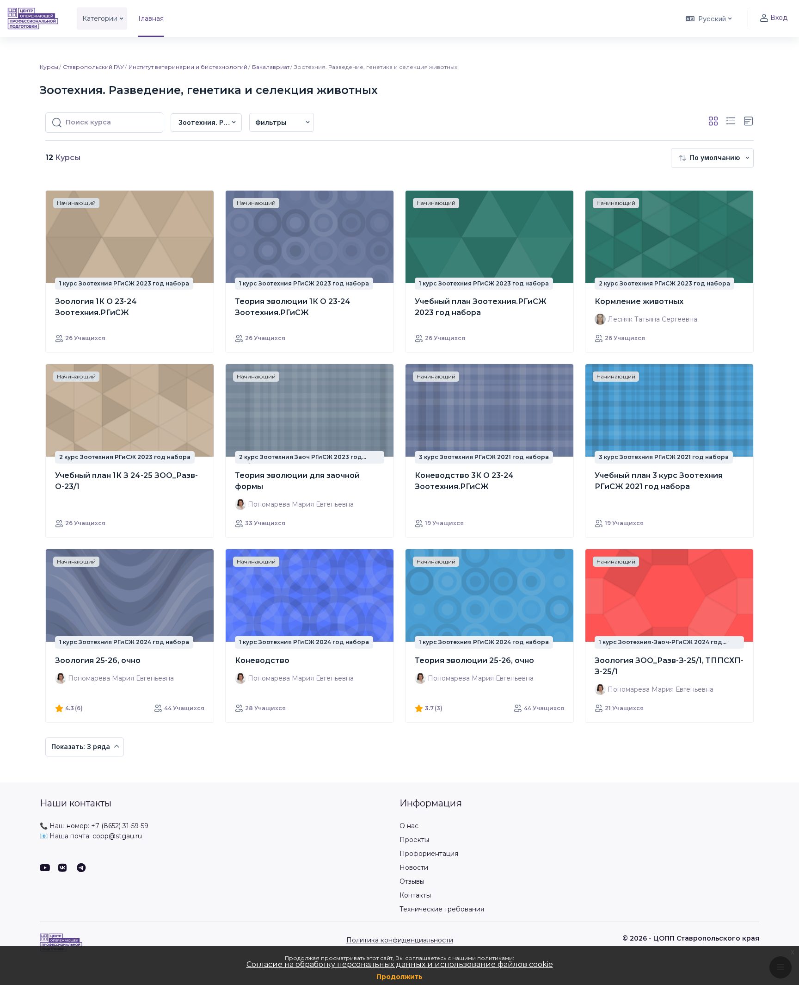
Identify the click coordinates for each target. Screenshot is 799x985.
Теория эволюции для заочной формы (297, 481)
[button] (708, 18)
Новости (414, 867)
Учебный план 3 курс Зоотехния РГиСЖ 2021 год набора (659, 481)
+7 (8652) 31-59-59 (119, 826)
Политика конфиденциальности (399, 940)
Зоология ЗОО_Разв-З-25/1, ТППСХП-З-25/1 (669, 666)
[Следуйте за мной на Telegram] (81, 868)
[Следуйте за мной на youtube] (44, 868)
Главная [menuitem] (151, 18)
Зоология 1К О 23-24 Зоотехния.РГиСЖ (96, 307)
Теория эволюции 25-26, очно (474, 660)
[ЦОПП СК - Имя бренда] (33, 18)
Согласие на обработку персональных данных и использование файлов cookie (399, 964)
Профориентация (429, 853)
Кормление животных (639, 301)
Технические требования (442, 909)
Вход (778, 17)
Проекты (414, 840)
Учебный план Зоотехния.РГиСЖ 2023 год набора (481, 307)
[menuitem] (281, 122)
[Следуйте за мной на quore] (63, 868)
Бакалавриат (270, 66)
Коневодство (262, 660)
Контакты (415, 895)
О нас (409, 826)
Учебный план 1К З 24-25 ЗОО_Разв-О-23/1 (126, 481)
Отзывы (412, 881)
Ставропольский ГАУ (93, 66)
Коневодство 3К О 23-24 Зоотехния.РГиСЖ (464, 481)
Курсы (49, 66)
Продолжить (399, 977)
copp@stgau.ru (117, 836)
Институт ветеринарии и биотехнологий (188, 66)
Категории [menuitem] (99, 18)
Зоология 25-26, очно (98, 660)
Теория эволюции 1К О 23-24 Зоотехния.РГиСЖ (292, 307)
